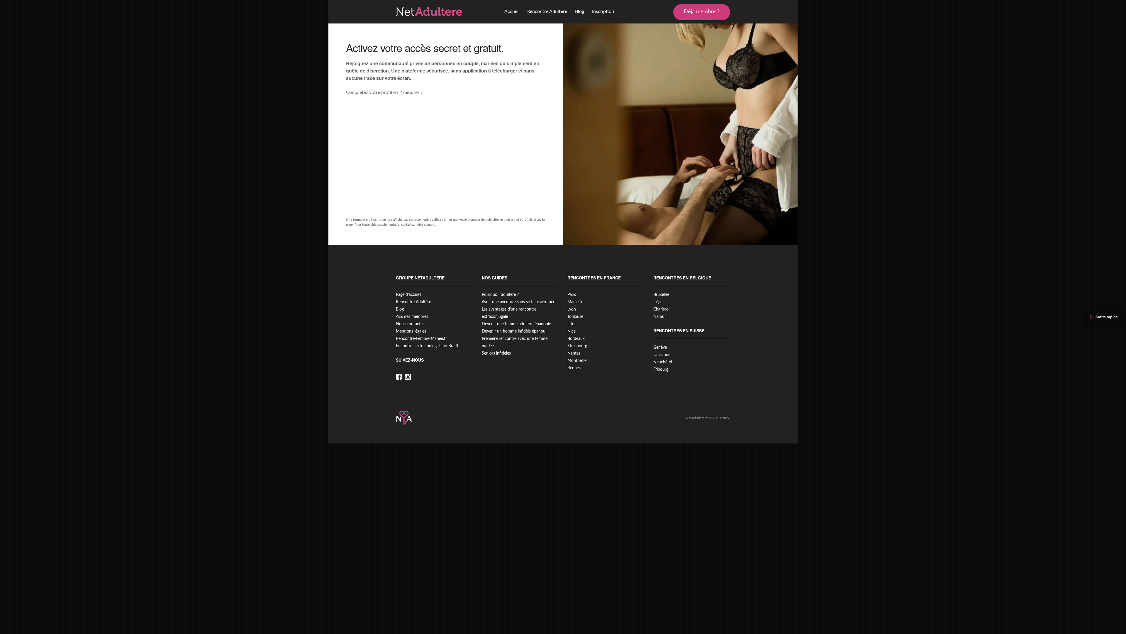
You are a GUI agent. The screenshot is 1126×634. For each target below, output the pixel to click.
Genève (660, 347)
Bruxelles (661, 295)
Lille (570, 324)
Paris (571, 295)
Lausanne (661, 355)
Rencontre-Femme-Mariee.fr (421, 339)
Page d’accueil (408, 295)
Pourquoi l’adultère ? (500, 295)
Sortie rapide (1107, 317)
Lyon (571, 309)
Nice (571, 331)
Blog (579, 11)
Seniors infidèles (496, 353)
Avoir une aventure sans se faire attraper (518, 302)
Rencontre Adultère (547, 11)
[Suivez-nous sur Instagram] (409, 377)
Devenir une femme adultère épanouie (516, 324)
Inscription (603, 11)
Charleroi (661, 309)
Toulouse (575, 317)
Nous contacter (410, 324)
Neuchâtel (662, 362)
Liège (657, 302)
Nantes (573, 353)
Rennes (574, 368)
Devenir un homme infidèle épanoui (514, 331)
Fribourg (660, 369)
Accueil (512, 11)
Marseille (575, 302)
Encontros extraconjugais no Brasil (427, 346)
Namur (659, 317)
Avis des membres (412, 317)
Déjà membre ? (702, 11)
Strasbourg (577, 346)
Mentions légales (411, 331)
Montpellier (577, 361)
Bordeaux (576, 339)
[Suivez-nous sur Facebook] (400, 377)
